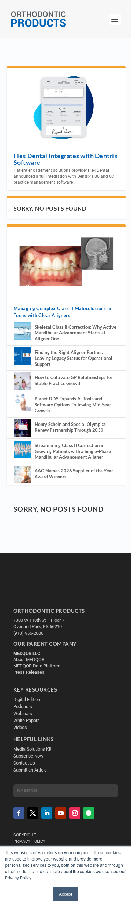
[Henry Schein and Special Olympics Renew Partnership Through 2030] (22, 428)
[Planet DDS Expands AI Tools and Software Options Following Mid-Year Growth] (22, 402)
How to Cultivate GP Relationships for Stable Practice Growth (73, 380)
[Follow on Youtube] (60, 813)
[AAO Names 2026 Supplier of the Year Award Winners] (22, 474)
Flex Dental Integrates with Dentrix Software (66, 159)
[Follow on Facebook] (18, 813)
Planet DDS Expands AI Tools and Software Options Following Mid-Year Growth (73, 404)
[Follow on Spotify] (88, 813)
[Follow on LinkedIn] (46, 813)
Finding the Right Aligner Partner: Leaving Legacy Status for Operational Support (73, 358)
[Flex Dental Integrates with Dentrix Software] (66, 107)
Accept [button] (65, 894)
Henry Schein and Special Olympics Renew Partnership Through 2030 (70, 427)
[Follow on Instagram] (74, 813)
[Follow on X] (32, 813)
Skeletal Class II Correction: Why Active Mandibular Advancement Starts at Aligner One (75, 333)
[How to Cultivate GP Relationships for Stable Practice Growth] (22, 381)
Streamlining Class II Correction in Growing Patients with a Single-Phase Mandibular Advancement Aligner (73, 451)
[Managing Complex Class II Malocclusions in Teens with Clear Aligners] (66, 262)
